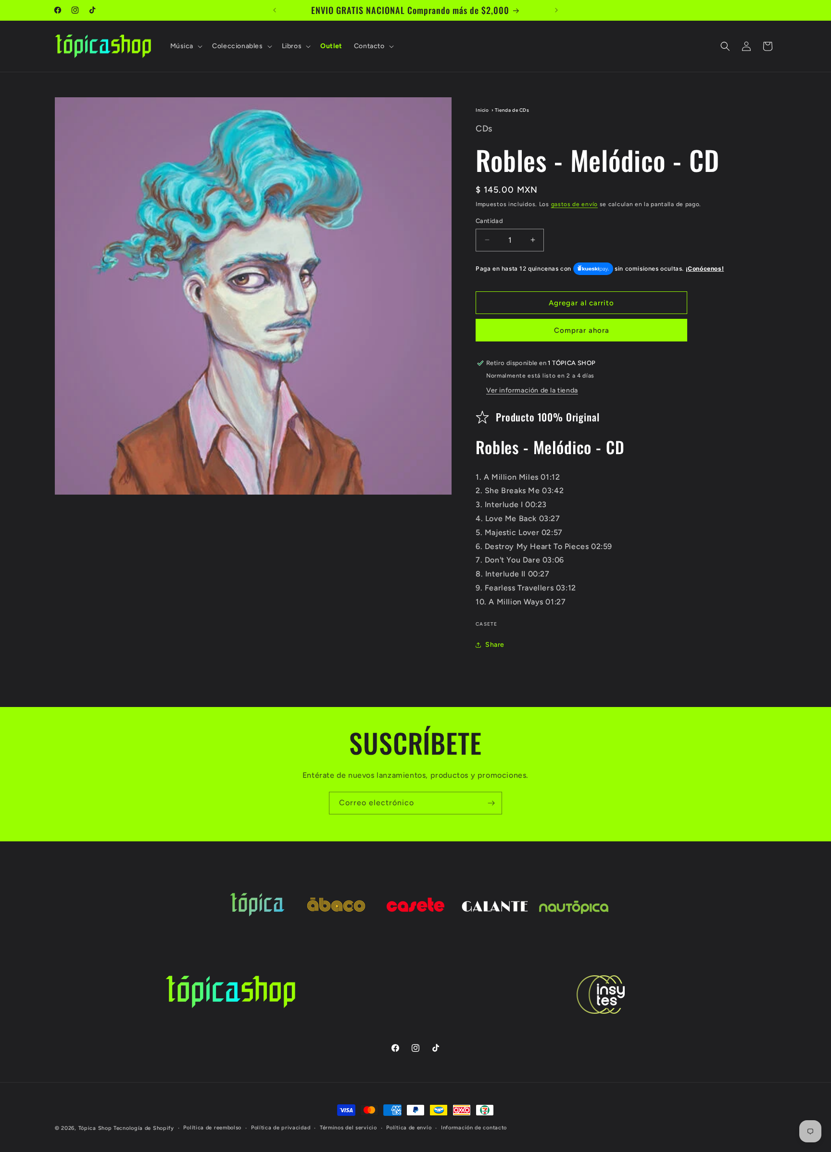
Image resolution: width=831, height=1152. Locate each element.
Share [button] (494, 645)
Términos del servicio (348, 1128)
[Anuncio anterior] (274, 10)
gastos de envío (574, 204)
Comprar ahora (581, 330)
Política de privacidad (280, 1128)
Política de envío (408, 1128)
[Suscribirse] (491, 803)
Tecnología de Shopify (143, 1128)
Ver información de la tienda (532, 390)
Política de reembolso (212, 1128)
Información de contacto (474, 1128)
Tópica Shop (95, 1128)
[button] (185, 46)
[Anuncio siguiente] (556, 10)
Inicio (482, 110)
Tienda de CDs (512, 110)
